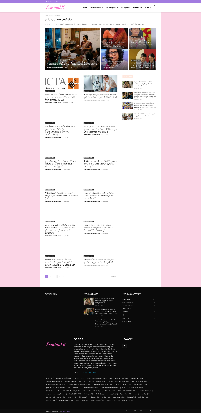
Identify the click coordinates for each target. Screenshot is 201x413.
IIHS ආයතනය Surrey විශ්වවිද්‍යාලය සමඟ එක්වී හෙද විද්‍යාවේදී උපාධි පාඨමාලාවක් (100, 164)
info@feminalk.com (89, 372)
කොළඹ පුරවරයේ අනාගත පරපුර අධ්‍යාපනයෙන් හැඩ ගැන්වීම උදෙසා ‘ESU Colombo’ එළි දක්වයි (100, 129)
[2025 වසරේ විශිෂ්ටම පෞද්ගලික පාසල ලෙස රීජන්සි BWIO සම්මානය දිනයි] (62, 181)
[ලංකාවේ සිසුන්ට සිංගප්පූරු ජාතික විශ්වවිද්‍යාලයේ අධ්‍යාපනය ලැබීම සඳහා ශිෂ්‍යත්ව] (100, 181)
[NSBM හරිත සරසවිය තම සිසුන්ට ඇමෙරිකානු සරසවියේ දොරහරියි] (100, 248)
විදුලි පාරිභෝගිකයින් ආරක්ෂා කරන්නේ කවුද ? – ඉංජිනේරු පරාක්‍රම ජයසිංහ (143, 84)
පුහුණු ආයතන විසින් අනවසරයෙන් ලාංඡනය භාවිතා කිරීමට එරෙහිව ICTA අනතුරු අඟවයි (61, 97)
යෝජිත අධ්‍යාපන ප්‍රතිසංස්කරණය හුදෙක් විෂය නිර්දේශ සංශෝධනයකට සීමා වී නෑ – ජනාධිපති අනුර (60, 130)
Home (46, 15)
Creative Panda (65, 411)
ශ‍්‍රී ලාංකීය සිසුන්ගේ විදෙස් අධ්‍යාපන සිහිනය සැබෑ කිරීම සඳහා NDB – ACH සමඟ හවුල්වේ (61, 164)
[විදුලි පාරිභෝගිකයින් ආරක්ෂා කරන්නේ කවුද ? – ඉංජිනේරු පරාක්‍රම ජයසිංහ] (127, 84)
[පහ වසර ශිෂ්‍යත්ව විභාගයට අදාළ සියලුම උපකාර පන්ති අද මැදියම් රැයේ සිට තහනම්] (72, 49)
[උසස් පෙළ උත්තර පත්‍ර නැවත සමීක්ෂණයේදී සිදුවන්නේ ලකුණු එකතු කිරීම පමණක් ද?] (100, 213)
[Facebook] (155, 1)
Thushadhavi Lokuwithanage (53, 102)
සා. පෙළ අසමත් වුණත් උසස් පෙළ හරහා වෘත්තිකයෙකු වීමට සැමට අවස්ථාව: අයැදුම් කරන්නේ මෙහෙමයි (60, 229)
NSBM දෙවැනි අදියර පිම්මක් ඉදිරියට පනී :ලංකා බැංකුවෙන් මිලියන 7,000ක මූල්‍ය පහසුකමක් (60, 262)
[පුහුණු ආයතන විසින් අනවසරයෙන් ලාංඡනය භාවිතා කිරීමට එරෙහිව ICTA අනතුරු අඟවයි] (62, 83)
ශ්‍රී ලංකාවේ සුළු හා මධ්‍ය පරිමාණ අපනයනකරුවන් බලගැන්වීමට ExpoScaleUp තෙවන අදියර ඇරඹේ (145, 105)
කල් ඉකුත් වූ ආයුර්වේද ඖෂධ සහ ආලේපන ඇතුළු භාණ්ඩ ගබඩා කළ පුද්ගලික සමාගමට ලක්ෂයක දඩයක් (145, 94)
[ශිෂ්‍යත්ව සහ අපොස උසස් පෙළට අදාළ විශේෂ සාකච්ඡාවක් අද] (127, 116)
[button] (153, 5)
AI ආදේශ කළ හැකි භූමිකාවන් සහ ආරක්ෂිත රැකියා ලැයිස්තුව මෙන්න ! (100, 95)
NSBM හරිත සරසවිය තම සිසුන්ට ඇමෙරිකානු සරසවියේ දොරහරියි (99, 260)
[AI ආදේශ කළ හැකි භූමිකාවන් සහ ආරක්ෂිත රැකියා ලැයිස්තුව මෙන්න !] (100, 83)
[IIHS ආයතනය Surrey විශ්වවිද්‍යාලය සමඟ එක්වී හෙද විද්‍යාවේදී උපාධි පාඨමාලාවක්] (100, 150)
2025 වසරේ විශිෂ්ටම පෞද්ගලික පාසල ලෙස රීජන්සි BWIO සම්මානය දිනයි (61, 196)
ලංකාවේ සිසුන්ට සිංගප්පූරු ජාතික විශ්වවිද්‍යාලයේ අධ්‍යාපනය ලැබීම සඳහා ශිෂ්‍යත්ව (99, 196)
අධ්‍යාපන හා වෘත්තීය (51, 57)
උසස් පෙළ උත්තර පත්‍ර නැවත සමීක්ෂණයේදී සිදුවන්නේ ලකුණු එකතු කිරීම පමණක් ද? (99, 228)
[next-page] (63, 276)
